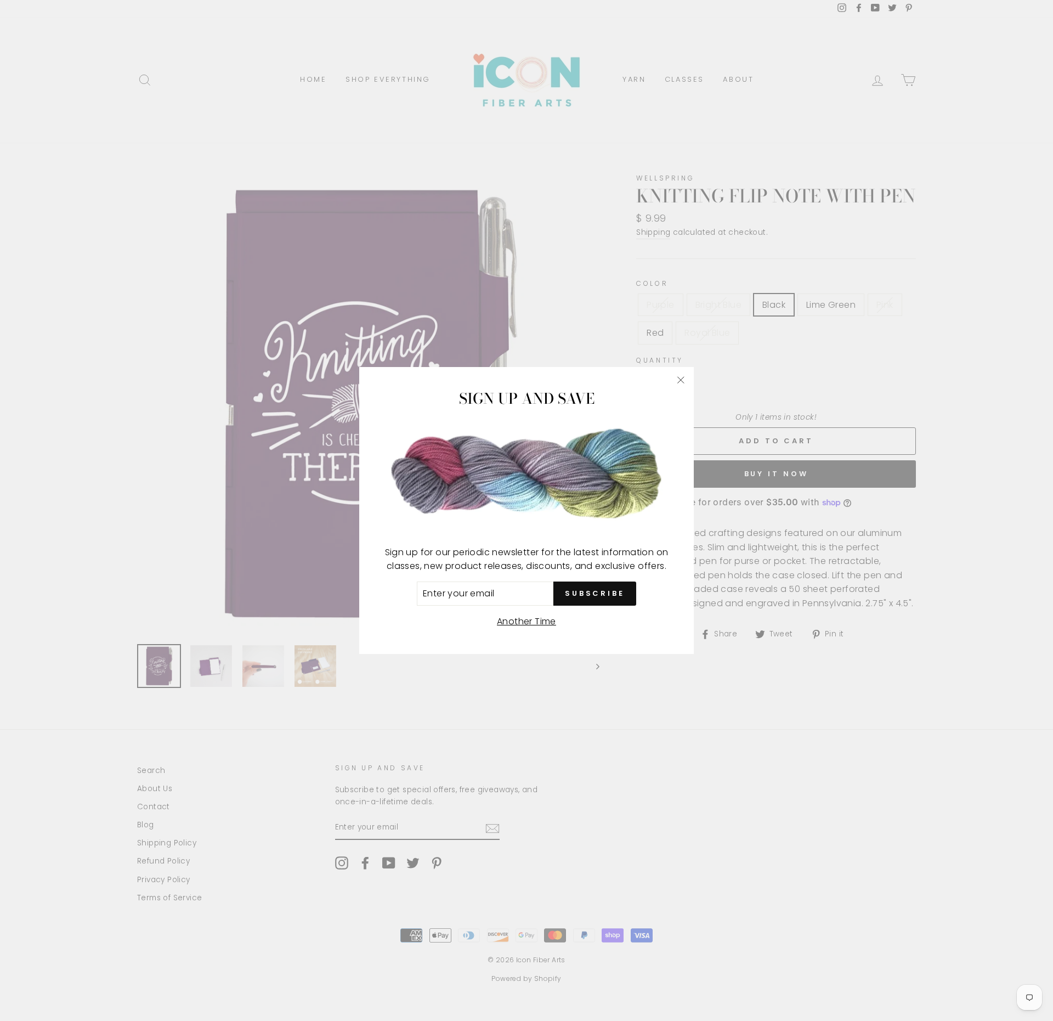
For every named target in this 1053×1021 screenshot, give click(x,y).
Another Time (526, 621)
